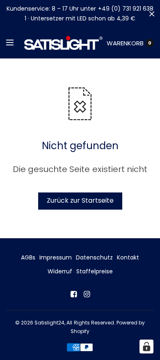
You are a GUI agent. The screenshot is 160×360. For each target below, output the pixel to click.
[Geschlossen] (152, 14)
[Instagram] (86, 294)
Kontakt (128, 257)
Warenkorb (125, 43)
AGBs (28, 257)
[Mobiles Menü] (15, 43)
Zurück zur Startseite (80, 200)
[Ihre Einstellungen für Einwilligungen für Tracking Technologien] (146, 346)
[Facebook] (73, 294)
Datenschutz (94, 257)
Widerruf (60, 271)
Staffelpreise (94, 271)
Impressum (55, 257)
